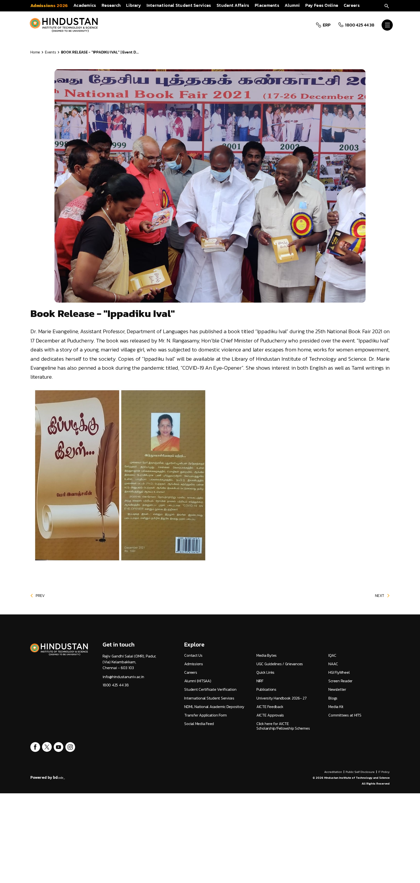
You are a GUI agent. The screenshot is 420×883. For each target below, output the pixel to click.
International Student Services (209, 698)
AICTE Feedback (269, 706)
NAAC (333, 664)
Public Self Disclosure (360, 772)
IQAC (332, 655)
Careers (190, 672)
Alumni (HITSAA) (197, 681)
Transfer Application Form (205, 715)
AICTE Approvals (270, 715)
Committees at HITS (344, 715)
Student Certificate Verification (210, 689)
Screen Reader (340, 681)
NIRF (259, 681)
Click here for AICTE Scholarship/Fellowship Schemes (283, 726)
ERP (326, 25)
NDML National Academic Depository (214, 706)
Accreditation (333, 772)
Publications (266, 689)
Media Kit (335, 706)
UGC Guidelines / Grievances (279, 664)
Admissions (193, 664)
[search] (387, 5)
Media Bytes (266, 655)
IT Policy (384, 772)
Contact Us (193, 655)
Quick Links (265, 672)
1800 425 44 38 (359, 25)
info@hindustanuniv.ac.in (123, 676)
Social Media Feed (199, 723)
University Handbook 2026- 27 (281, 698)
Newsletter (337, 689)
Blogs (332, 698)
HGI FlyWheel (339, 672)
